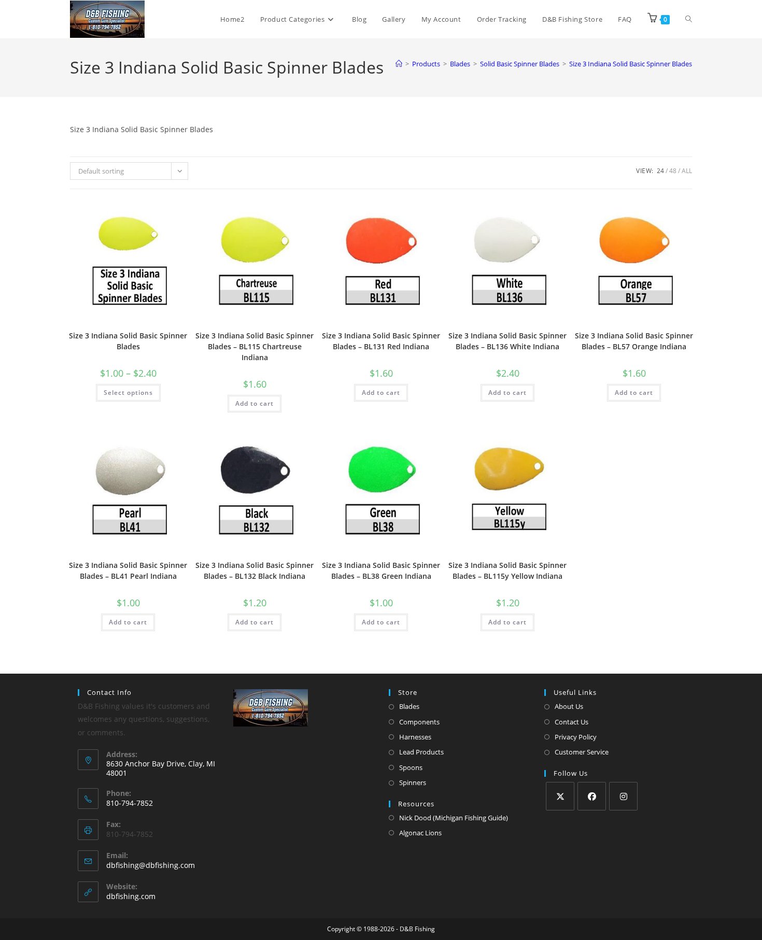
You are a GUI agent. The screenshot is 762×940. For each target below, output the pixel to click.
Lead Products (421, 752)
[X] (560, 796)
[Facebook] (591, 796)
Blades (409, 706)
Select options (128, 392)
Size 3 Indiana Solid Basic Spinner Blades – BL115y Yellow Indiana (507, 570)
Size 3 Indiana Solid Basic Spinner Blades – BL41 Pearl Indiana (128, 570)
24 (660, 170)
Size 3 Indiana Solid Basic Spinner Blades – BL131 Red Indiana (381, 341)
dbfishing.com (131, 896)
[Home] (399, 63)
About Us (569, 706)
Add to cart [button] (254, 403)
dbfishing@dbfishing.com (150, 865)
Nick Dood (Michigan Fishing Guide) (453, 817)
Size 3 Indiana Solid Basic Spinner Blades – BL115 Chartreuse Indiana (254, 346)
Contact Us (571, 722)
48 (672, 170)
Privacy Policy (576, 737)
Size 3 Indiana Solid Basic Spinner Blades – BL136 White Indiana (507, 341)
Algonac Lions (420, 832)
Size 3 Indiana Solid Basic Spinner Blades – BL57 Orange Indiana (634, 341)
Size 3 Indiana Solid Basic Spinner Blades (630, 63)
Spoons (410, 767)
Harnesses (415, 737)
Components (419, 722)
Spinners (412, 782)
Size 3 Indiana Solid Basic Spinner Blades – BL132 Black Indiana (254, 570)
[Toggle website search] (689, 19)
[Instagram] (623, 796)
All (687, 170)
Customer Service (582, 752)
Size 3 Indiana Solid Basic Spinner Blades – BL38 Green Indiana (381, 570)
